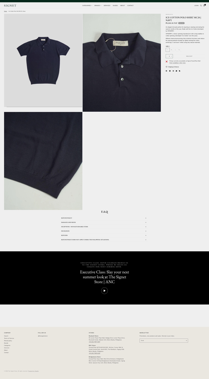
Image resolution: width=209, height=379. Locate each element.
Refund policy (8, 340)
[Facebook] (167, 71)
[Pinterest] (174, 71)
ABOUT (122, 5)
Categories (7, 345)
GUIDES (115, 5)
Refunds (64, 235)
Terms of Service (9, 338)
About (5, 350)
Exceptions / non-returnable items (74, 227)
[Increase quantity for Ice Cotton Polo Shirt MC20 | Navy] (171, 56)
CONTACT (130, 5)
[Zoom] (78, 17)
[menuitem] (87, 5)
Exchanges (65, 231)
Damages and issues (68, 222)
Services (6, 347)
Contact (6, 352)
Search (6, 336)
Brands (6, 343)
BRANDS (97, 5)
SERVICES (107, 5)
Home (5, 11)
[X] (170, 71)
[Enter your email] (186, 341)
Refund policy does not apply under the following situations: (85, 240)
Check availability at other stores (177, 63)
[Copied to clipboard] (180, 71)
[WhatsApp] (177, 71)
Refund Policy (66, 218)
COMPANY (7, 332)
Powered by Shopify (33, 371)
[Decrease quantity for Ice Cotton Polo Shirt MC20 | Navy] (167, 56)
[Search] (201, 5)
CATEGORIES (86, 5)
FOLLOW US (42, 332)
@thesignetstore (43, 336)
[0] (204, 5)
